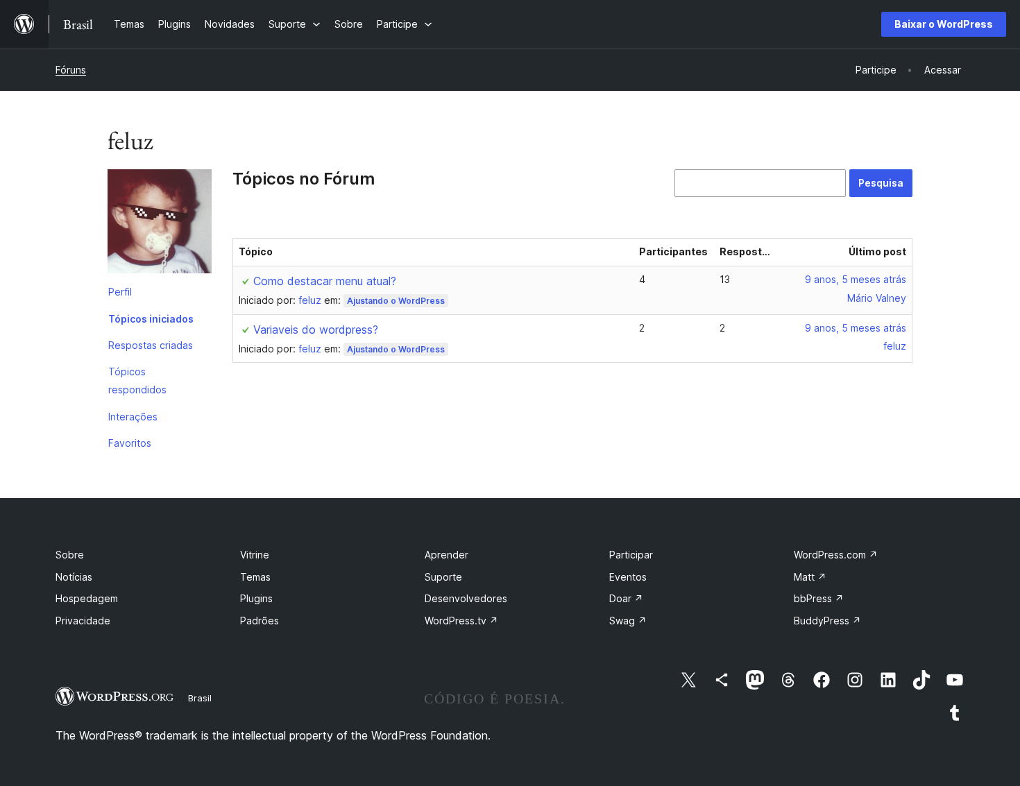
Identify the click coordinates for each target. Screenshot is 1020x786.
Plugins (256, 598)
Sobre (70, 555)
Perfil (120, 292)
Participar (631, 555)
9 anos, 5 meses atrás (855, 279)
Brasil (200, 697)
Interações (133, 416)
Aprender (446, 555)
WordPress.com (836, 555)
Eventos (628, 577)
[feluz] (160, 224)
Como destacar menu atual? (324, 281)
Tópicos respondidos (137, 380)
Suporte (443, 577)
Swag (628, 620)
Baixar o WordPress (943, 24)
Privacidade (83, 620)
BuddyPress (827, 620)
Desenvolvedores (466, 598)
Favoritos (129, 443)
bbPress (819, 598)
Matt (810, 577)
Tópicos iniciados (151, 319)
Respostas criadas (150, 345)
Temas (255, 577)
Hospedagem (87, 598)
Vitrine (254, 555)
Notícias (74, 577)
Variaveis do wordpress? (315, 329)
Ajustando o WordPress (396, 301)
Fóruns (71, 70)
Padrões (259, 620)
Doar (626, 598)
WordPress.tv (461, 620)
